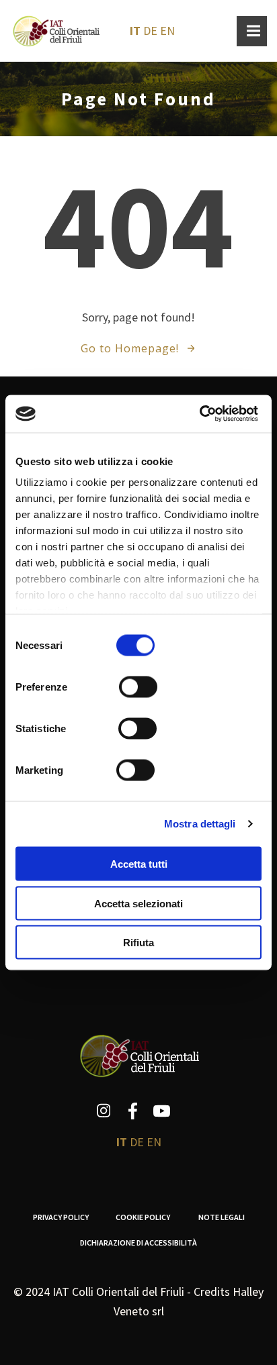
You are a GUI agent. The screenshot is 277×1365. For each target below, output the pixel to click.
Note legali (221, 1217)
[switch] (138, 685)
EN (167, 30)
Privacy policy (61, 1217)
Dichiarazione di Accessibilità (138, 1242)
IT (135, 30)
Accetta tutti (138, 864)
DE (150, 30)
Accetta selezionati (138, 903)
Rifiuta (138, 942)
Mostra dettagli (200, 823)
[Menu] (252, 31)
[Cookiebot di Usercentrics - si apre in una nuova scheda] (199, 414)
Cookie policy (143, 1217)
